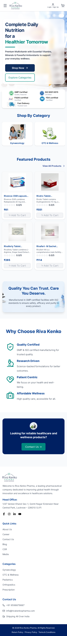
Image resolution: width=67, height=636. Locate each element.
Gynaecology (9, 569)
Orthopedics (8, 584)
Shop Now (18, 67)
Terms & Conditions (46, 632)
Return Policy (17, 632)
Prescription (8, 589)
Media (5, 554)
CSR (4, 549)
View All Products (52, 166)
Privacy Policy (31, 632)
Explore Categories (20, 77)
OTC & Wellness (10, 574)
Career (5, 534)
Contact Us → (33, 446)
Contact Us (8, 539)
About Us (7, 529)
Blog (4, 544)
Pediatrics (7, 579)
